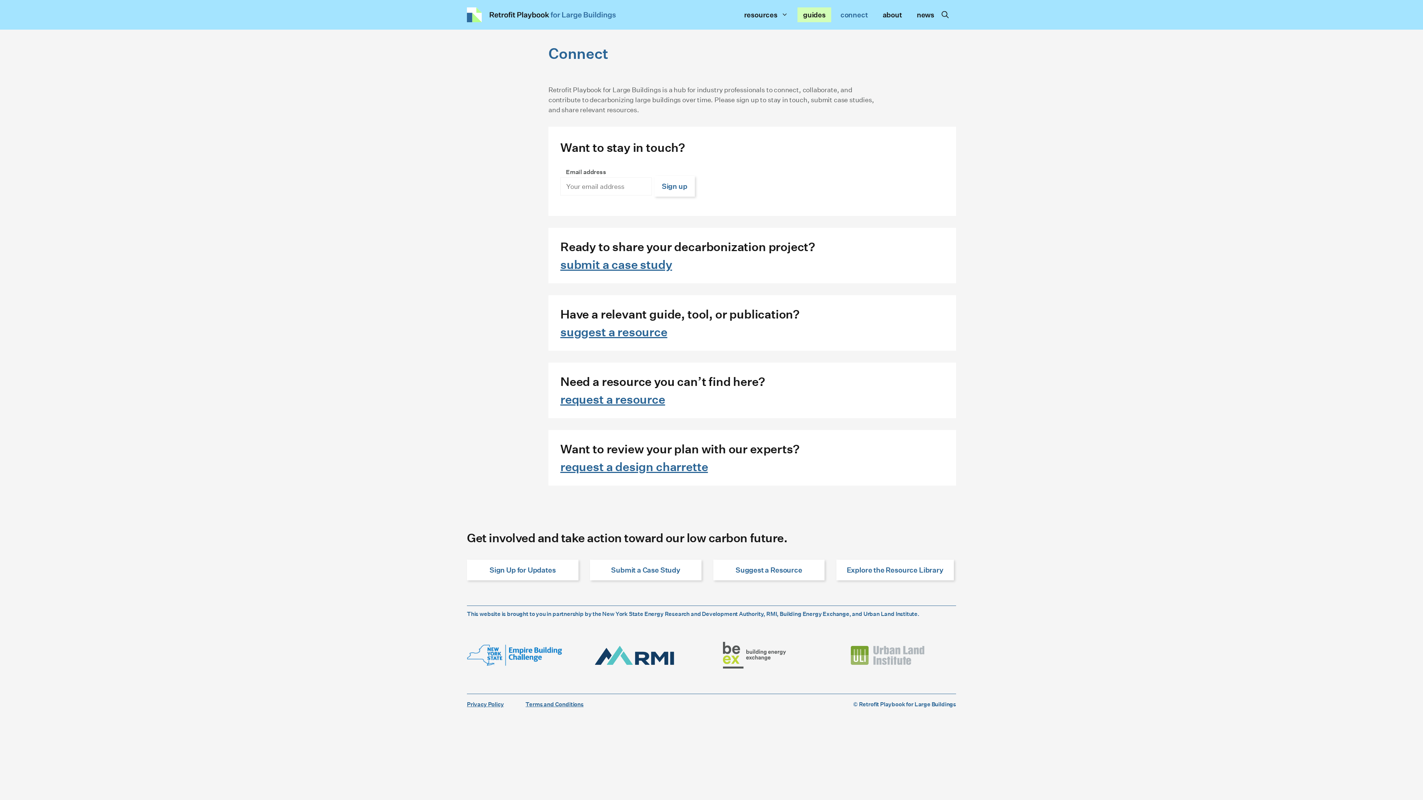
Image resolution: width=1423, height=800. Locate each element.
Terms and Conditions (554, 704)
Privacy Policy (485, 704)
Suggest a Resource (769, 569)
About (892, 14)
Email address (586, 172)
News (925, 14)
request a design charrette (634, 466)
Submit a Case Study (645, 569)
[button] (945, 15)
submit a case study (616, 264)
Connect (854, 14)
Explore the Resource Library (895, 569)
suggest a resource (613, 331)
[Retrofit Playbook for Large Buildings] (541, 15)
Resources (760, 14)
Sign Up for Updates (523, 569)
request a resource (612, 399)
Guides (814, 14)
